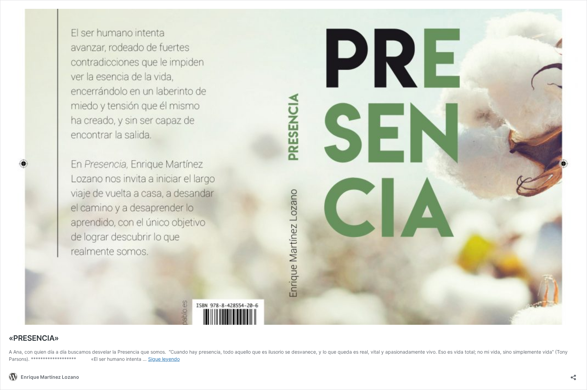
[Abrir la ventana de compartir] (573, 375)
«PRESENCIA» (34, 338)
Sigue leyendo (164, 359)
